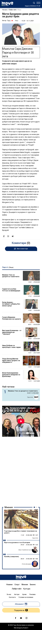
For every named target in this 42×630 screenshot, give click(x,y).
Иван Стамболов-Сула (24, 550)
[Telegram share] (12, 236)
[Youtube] (21, 618)
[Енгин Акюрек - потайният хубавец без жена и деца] (31, 304)
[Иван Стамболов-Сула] (35, 550)
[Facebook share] (4, 236)
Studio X (25, 628)
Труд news (30, 397)
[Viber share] (8, 236)
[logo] (7, 4)
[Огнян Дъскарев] (35, 564)
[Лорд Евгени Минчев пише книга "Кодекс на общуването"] (31, 360)
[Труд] (21, 577)
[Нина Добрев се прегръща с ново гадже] (31, 346)
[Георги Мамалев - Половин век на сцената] (31, 318)
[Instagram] (26, 618)
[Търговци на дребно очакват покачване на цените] (21, 519)
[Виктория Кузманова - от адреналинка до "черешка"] (31, 332)
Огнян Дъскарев (26, 564)
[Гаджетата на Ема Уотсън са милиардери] (31, 290)
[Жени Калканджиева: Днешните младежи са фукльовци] (31, 375)
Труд (8, 20)
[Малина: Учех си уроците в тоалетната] (31, 276)
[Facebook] (15, 618)
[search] (34, 3)
